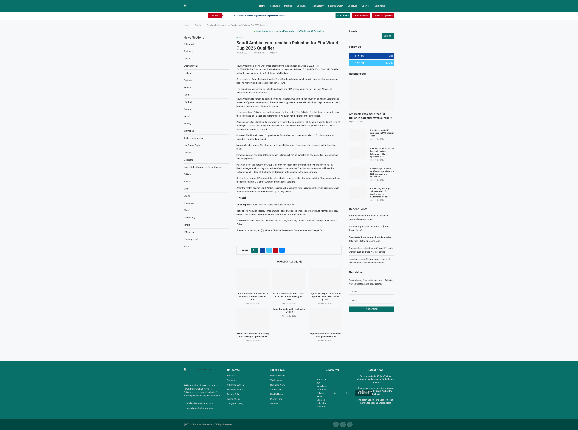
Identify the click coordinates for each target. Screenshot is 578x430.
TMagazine (189, 232)
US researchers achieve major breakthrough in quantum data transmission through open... (271, 16)
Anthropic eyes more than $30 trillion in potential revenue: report (253, 296)
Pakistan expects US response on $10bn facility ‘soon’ (382, 133)
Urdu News (343, 15)
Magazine (188, 159)
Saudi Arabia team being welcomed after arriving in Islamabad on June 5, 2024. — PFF (278, 65)
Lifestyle (352, 6)
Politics (288, 6)
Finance (187, 87)
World (186, 246)
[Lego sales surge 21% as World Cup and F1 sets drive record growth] (325, 279)
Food (186, 94)
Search (353, 31)
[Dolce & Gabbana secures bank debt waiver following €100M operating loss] (358, 153)
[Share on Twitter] (269, 250)
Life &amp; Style (192, 145)
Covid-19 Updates (383, 15)
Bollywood (189, 44)
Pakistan (188, 174)
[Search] (392, 6)
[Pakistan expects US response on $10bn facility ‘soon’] (358, 135)
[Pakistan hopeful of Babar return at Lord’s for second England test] (288, 279)
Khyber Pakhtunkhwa (194, 138)
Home (262, 6)
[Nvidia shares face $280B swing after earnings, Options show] (252, 319)
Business (301, 6)
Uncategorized (191, 239)
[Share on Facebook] (262, 250)
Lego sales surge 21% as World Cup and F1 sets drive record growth (325, 296)
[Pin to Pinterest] (275, 250)
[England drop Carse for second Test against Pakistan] (325, 319)
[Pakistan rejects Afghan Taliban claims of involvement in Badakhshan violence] (358, 193)
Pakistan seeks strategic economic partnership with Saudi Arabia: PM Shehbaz (375, 391)
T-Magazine (189, 203)
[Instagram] (333, 15)
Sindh (186, 188)
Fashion (187, 73)
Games (187, 109)
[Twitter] (330, 15)
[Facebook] (326, 15)
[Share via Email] (282, 250)
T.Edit (186, 210)
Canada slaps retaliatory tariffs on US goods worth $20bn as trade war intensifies (382, 172)
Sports (365, 6)
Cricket (187, 58)
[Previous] (226, 15)
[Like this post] (255, 250)
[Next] (230, 15)
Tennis (187, 225)
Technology (317, 6)
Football (188, 102)
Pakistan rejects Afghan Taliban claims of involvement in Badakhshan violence (381, 192)
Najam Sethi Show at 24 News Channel (203, 167)
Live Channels (360, 15)
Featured (275, 6)
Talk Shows (379, 6)
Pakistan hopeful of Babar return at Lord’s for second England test (289, 296)
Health (187, 116)
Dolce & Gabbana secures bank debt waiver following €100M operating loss (382, 152)
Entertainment (335, 6)
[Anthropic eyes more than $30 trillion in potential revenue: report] (252, 279)
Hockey (187, 123)
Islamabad (189, 131)
